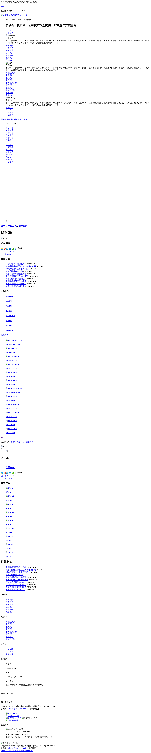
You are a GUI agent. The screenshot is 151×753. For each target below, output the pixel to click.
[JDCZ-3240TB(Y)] (14, 340)
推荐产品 (4, 335)
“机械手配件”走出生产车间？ (18, 269)
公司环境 (9, 605)
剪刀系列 (23, 226)
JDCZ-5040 (10, 384)
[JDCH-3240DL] (12, 356)
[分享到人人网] (10, 249)
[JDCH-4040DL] (12, 364)
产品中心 (9, 133)
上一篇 (7, 251)
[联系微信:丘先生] (14, 718)
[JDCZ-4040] (11, 372)
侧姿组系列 (9, 296)
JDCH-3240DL (11, 360)
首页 (3, 226)
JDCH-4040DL (11, 368)
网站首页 (9, 128)
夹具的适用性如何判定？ (16, 284)
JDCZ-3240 (10, 352)
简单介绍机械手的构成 (15, 279)
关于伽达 (9, 130)
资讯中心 (9, 138)
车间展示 (9, 607)
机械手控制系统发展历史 (16, 274)
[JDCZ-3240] (11, 348)
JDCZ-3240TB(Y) (13, 344)
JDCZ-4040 (10, 376)
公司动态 (9, 649)
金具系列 (9, 311)
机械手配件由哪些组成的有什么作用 (21, 266)
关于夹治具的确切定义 (15, 286)
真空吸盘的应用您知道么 (16, 281)
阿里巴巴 (4, 6)
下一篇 (7, 254)
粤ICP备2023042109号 (17, 709)
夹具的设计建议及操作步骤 (17, 276)
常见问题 (9, 654)
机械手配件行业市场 (14, 271)
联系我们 (9, 140)
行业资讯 (9, 652)
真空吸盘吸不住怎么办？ (16, 264)
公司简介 (9, 600)
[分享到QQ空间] (2, 249)
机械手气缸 (9, 330)
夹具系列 (9, 301)
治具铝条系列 (10, 316)
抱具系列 (9, 306)
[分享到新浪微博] (5, 249)
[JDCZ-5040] (11, 380)
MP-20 (3, 437)
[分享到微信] (13, 249)
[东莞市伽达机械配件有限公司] (14, 15)
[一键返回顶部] (12, 720)
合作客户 (9, 602)
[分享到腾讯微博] (7, 249)
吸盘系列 (9, 326)
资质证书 (9, 610)
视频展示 (9, 135)
